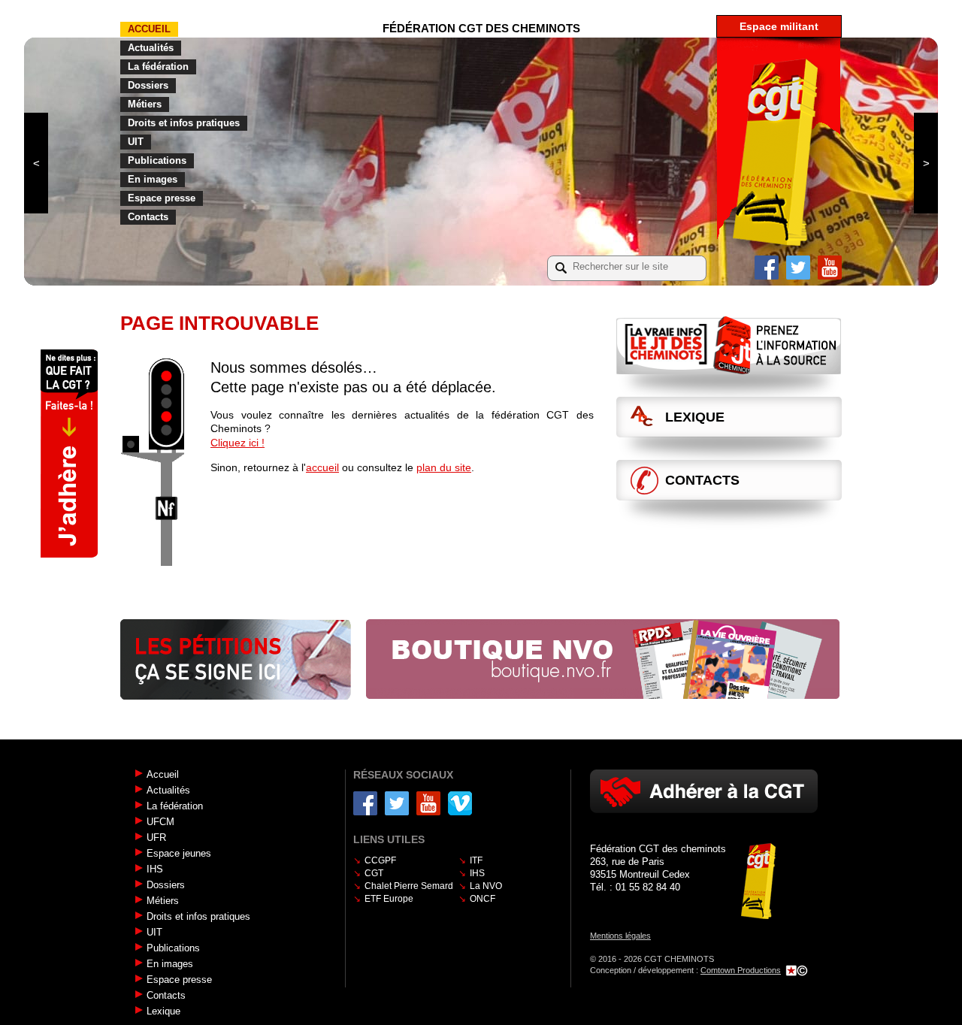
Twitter (798, 267)
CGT (374, 873)
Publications (157, 160)
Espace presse (161, 198)
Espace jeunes (179, 853)
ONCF (482, 898)
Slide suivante (926, 163)
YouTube (830, 267)
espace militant (779, 26)
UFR (156, 837)
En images (152, 179)
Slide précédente (36, 163)
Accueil (149, 29)
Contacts (148, 216)
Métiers (145, 104)
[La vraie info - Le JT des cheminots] (729, 345)
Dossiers (148, 85)
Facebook (767, 267)
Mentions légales (620, 935)
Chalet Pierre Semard (409, 886)
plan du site (443, 467)
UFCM (160, 821)
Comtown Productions (740, 970)
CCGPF (380, 860)
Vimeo (460, 803)
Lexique (695, 417)
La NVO (486, 886)
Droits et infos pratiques (184, 123)
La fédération (158, 66)
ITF (476, 860)
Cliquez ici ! (237, 443)
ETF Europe (389, 898)
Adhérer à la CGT (704, 791)
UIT (136, 141)
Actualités (151, 47)
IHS (155, 869)
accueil (322, 467)
